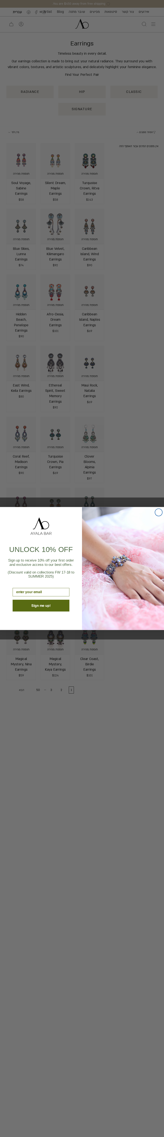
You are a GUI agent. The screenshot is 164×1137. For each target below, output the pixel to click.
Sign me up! (41, 605)
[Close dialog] (158, 512)
